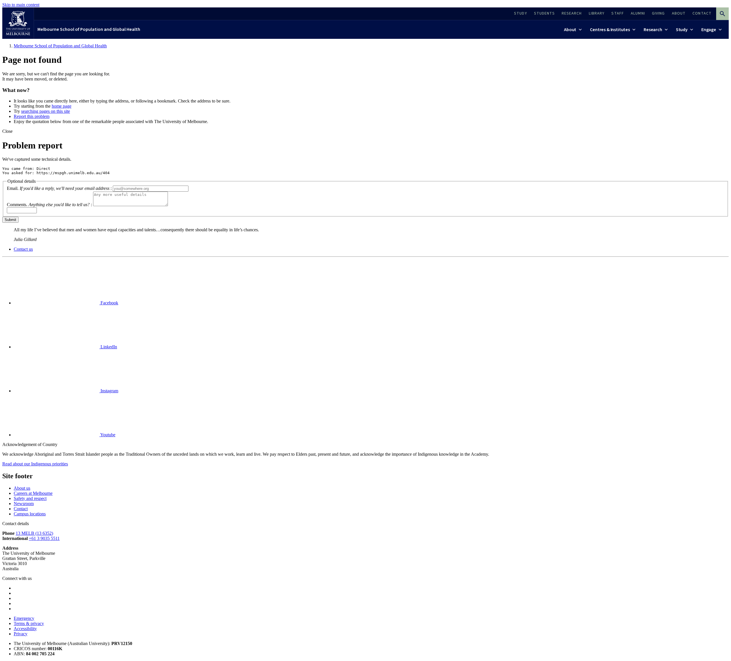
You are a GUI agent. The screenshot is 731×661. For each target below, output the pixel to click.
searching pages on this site (45, 111)
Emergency (24, 618)
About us (22, 488)
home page (61, 106)
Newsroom (24, 503)
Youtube (107, 434)
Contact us (23, 249)
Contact (21, 508)
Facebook (108, 302)
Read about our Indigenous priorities (35, 463)
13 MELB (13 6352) (34, 533)
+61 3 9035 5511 (44, 538)
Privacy (20, 633)
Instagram (108, 390)
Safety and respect (30, 498)
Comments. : (49, 204)
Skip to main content (20, 4)
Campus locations (30, 513)
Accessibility (25, 628)
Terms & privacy (29, 623)
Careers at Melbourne (33, 493)
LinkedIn (108, 346)
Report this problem (31, 116)
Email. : (59, 188)
